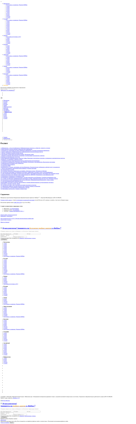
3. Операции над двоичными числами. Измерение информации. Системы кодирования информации (25, 150)
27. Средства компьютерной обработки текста (12, 181)
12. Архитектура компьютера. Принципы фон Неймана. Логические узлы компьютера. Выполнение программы (28, 162)
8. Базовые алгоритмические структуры (10, 157)
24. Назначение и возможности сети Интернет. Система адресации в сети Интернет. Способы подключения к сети (28, 177)
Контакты (5, 85)
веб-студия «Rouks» (12, 395)
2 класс (8, 7)
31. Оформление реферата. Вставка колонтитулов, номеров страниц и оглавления (20, 186)
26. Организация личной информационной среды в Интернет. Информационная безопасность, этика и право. (27, 179)
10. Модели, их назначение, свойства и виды (11, 159)
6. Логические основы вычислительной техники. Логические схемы (17, 154)
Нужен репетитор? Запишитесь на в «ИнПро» (32, 228)
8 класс (8, 13)
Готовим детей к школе (6, 200)
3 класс (8, 8)
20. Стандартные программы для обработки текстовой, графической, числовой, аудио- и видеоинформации (27, 172)
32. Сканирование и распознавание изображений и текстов (15, 187)
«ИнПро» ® (15, 398)
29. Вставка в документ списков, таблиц (10, 183)
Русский (5, 18)
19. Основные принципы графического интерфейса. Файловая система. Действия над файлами (24, 171)
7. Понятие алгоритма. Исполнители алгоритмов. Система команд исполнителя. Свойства (22, 155)
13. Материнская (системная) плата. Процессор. (12, 163)
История (5, 44)
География (5, 109)
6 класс (8, 11)
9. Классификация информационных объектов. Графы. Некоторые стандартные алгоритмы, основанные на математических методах (33, 158)
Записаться (3, 420)
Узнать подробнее (5, 422)
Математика (6, 3)
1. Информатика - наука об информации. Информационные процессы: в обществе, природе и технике (25, 148)
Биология (5, 73)
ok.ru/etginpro (16, 209)
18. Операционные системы (7, 169)
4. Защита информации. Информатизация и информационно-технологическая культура (22, 151)
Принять (12, 422)
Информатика (7, 112)
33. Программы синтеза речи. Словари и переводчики (14, 188)
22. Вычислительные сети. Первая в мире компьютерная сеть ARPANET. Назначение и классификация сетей (27, 174)
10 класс (8, 16)
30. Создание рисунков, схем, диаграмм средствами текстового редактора (18, 185)
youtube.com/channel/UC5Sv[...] (16, 211)
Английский (6, 110)
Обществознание (7, 106)
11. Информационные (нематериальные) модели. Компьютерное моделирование (20, 160)
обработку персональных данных (27, 238)
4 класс (8, 25)
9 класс (8, 15)
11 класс (8, 17)
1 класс (8, 6)
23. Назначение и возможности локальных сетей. (12, 176)
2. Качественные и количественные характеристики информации (16, 149)
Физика (5, 35)
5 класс (8, 10)
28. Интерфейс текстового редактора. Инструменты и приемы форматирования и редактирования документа (27, 182)
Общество (5, 54)
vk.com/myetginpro (14, 208)
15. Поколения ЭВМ (5, 165)
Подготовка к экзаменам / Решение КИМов (16, 4)
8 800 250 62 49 (17, 202)
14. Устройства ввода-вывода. (8, 164)
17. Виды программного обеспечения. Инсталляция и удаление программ (18, 168)
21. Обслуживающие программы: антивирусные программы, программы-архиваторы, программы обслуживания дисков (30, 173)
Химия (5, 66)
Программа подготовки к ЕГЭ (13, 36)
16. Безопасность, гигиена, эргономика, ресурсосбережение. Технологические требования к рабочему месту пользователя (30, 167)
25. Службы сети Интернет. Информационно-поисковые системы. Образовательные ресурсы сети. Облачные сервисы (29, 178)
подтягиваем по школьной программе (25, 200)
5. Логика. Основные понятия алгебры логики (12, 153)
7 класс (8, 12)
